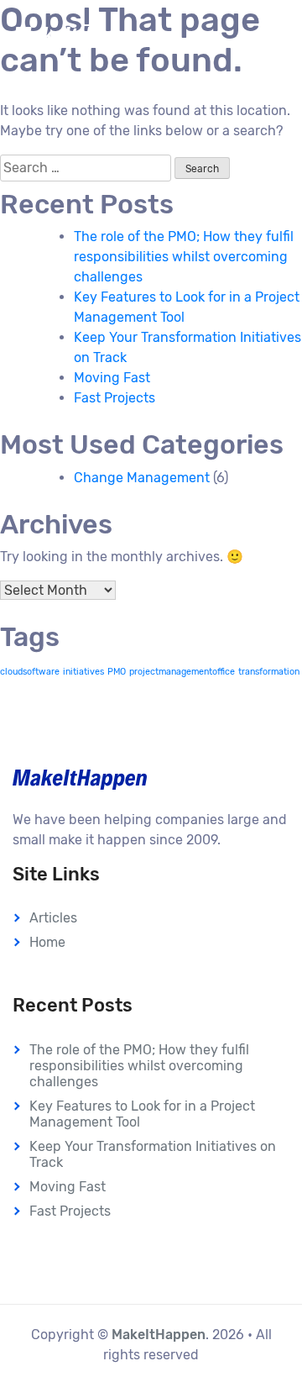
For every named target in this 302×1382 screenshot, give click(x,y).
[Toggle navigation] (265, 35)
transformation (268, 671)
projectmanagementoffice (182, 671)
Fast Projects (114, 398)
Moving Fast (112, 378)
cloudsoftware (30, 671)
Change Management (142, 478)
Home (47, 942)
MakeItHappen (159, 1335)
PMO (116, 671)
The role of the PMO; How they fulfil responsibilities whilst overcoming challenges (184, 257)
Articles (53, 918)
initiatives (83, 671)
